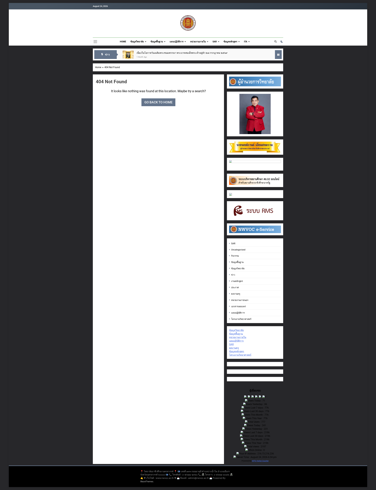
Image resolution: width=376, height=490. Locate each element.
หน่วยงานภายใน (198, 41)
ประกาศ (235, 287)
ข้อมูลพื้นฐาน (157, 41)
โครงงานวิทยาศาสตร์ (241, 319)
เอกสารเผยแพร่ (238, 306)
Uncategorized (238, 249)
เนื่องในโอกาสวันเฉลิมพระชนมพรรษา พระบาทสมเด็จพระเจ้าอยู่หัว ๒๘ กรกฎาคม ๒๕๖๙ (182, 52)
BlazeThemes (146, 481)
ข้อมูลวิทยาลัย (137, 41)
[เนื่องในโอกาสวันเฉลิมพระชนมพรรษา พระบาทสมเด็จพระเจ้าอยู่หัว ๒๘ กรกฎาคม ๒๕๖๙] (128, 56)
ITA (245, 41)
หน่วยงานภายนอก (239, 300)
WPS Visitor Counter (260, 461)
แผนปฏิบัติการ (176, 41)
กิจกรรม (235, 256)
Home (123, 41)
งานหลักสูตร (237, 281)
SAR (215, 41)
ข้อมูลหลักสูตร (230, 41)
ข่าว (233, 275)
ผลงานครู (235, 293)
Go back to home (158, 102)
